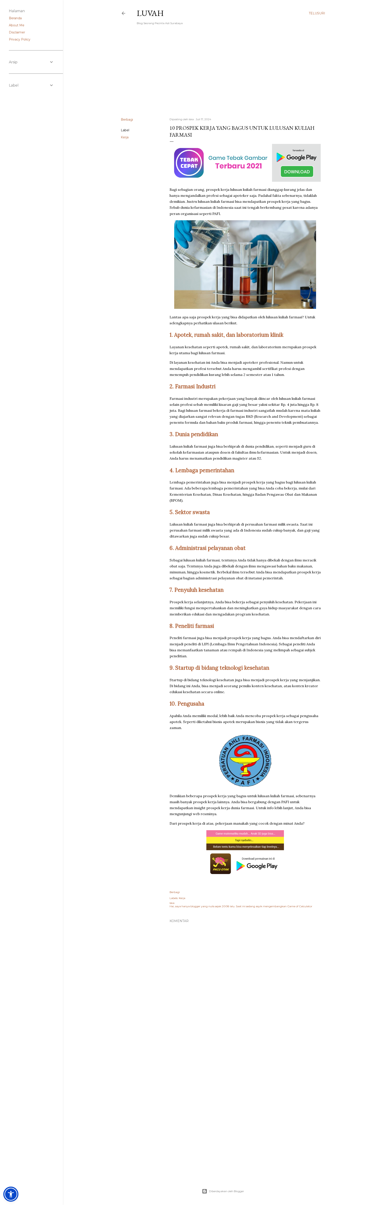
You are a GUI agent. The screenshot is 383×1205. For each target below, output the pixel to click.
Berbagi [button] (127, 120)
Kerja (125, 137)
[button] (10, 1194)
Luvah (150, 13)
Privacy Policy (19, 39)
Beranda (15, 18)
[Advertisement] (223, 75)
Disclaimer (17, 32)
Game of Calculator (299, 906)
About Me (16, 25)
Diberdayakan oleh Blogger (226, 1191)
